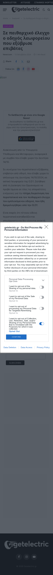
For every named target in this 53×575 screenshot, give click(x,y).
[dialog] (26, 287)
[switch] (41, 287)
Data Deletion (10, 347)
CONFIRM (16, 337)
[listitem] (26, 280)
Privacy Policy (43, 347)
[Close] (47, 228)
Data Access (26, 347)
